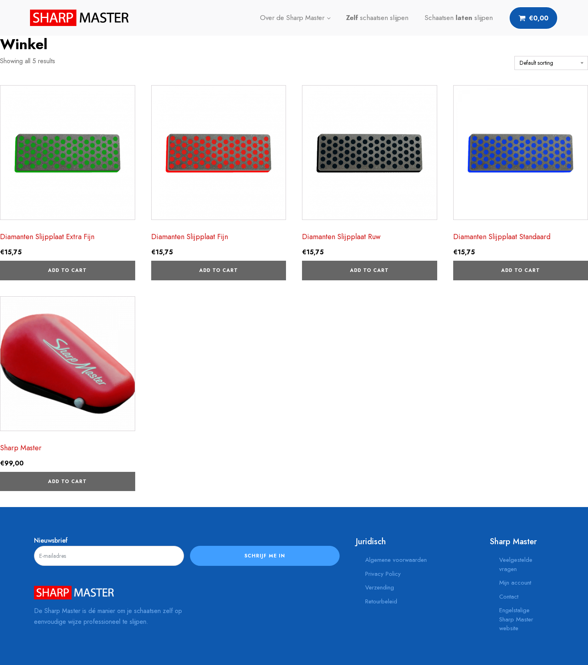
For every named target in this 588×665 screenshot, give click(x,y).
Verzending (379, 587)
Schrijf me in (264, 555)
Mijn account (515, 582)
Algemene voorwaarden (396, 559)
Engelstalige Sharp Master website (516, 619)
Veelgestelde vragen (515, 564)
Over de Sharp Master (292, 17)
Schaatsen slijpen (458, 17)
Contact (508, 596)
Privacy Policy (383, 573)
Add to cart (67, 270)
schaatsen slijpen (377, 17)
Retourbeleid (381, 601)
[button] (533, 18)
